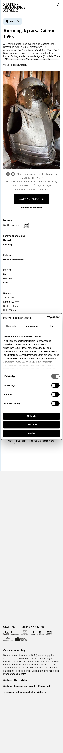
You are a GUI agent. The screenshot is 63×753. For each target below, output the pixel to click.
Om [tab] (51, 326)
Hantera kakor (20, 680)
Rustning (7, 244)
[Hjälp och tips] (51, 5)
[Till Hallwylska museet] (24, 632)
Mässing (7, 278)
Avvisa (31, 433)
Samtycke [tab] (11, 326)
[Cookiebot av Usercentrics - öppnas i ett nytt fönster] (47, 318)
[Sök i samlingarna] (58, 5)
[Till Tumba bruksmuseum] (8, 638)
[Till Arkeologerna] (6, 632)
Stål (5, 274)
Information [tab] (31, 326)
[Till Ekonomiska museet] (15, 632)
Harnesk (7, 240)
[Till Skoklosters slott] (49, 632)
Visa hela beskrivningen (15, 65)
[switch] (55, 385)
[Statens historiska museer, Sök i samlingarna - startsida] (14, 7)
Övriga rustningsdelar (13, 259)
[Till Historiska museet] (33, 632)
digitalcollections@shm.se (33, 692)
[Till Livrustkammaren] (40, 632)
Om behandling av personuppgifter (20, 686)
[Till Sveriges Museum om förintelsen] (21, 638)
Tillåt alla (31, 416)
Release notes (45, 686)
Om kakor (8, 680)
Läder (6, 282)
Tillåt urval (31, 424)
